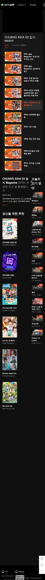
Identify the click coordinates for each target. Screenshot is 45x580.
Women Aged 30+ (9, 373)
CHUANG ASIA (8, 275)
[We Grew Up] (9, 392)
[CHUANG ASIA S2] (9, 228)
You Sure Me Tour (9, 308)
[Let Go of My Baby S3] (9, 327)
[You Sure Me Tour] (9, 294)
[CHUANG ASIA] (9, 261)
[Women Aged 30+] (9, 359)
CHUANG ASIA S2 (9, 242)
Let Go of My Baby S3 (11, 340)
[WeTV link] (7, 5)
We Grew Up (7, 406)
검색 (34, 4)
